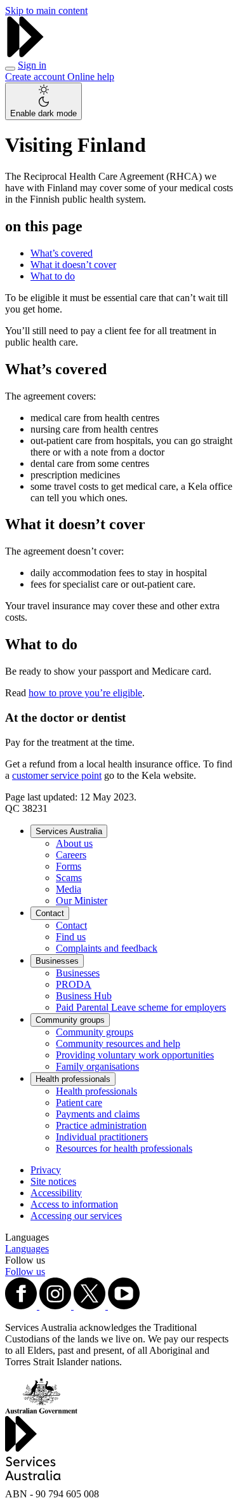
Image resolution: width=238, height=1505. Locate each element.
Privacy (45, 1169)
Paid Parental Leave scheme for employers (141, 1007)
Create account (36, 76)
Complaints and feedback (106, 948)
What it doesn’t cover (73, 264)
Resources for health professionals (124, 1148)
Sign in (32, 65)
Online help (90, 76)
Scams (69, 877)
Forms (68, 866)
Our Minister (81, 900)
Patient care (79, 1102)
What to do (52, 276)
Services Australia (69, 831)
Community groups (70, 1020)
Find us (71, 936)
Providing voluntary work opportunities (135, 1054)
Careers (71, 854)
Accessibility (56, 1192)
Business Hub (84, 995)
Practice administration (101, 1125)
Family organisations (97, 1066)
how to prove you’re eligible (85, 692)
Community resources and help (118, 1043)
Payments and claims (98, 1114)
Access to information (74, 1204)
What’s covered (61, 253)
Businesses (57, 961)
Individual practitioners (102, 1136)
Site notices (53, 1181)
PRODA (73, 984)
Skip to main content (46, 10)
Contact (50, 913)
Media (68, 889)
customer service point (57, 775)
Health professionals (73, 1079)
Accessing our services (76, 1215)
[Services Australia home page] (25, 53)
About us (74, 843)
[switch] (43, 101)
